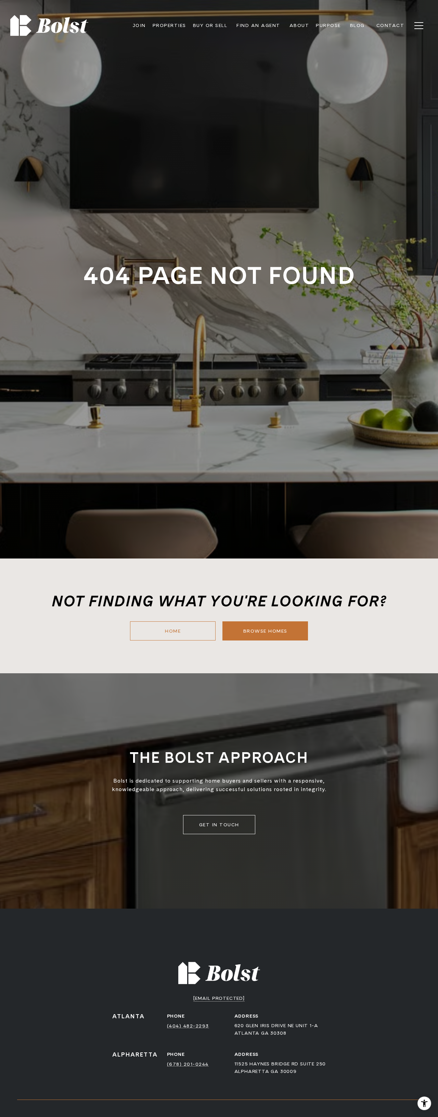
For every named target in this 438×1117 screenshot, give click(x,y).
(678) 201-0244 (188, 1064)
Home (173, 631)
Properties (169, 25)
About (299, 25)
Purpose (328, 25)
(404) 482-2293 (188, 1025)
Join (139, 25)
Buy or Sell (210, 25)
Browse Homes (265, 631)
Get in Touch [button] (219, 824)
